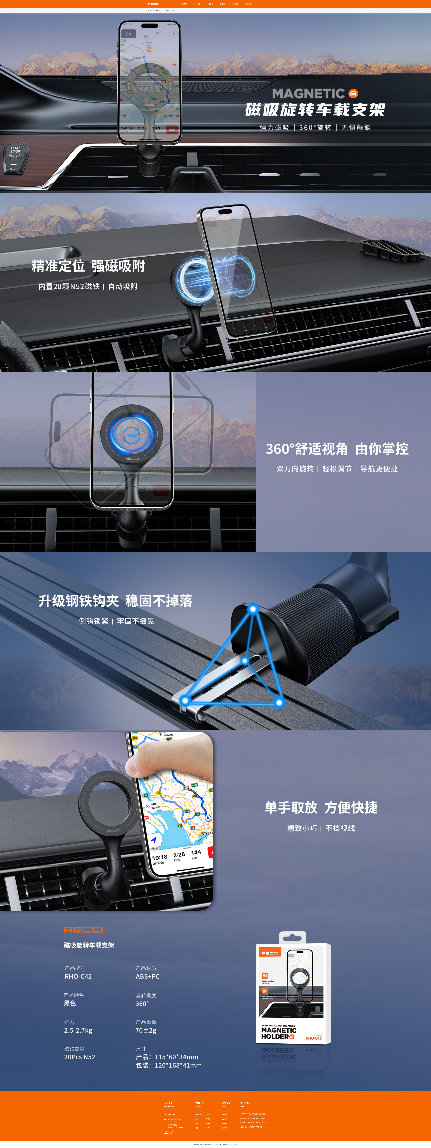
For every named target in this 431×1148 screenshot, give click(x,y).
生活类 (208, 1128)
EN (282, 4)
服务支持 (223, 4)
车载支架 (157, 11)
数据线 (197, 1128)
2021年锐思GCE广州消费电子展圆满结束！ (253, 1118)
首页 (149, 11)
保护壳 (208, 1114)
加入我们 (236, 4)
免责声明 (224, 1128)
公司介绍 (224, 1114)
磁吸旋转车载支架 (169, 11)
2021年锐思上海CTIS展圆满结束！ (252, 1127)
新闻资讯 (244, 1102)
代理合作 (210, 4)
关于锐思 (197, 4)
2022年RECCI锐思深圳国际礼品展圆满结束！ (253, 1114)
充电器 (208, 1119)
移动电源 (198, 1114)
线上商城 (249, 4)
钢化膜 (208, 1123)
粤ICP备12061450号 (232, 1144)
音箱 (196, 1123)
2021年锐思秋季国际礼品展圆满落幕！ (253, 1123)
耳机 (196, 1119)
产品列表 (184, 4)
